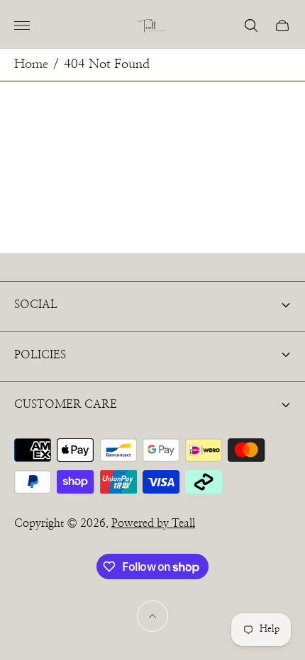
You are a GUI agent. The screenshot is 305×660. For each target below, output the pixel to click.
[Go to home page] (152, 25)
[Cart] (282, 25)
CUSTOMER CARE (65, 404)
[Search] (251, 25)
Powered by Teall (153, 523)
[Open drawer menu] (22, 25)
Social (35, 304)
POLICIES (40, 354)
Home (31, 64)
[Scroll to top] (152, 616)
